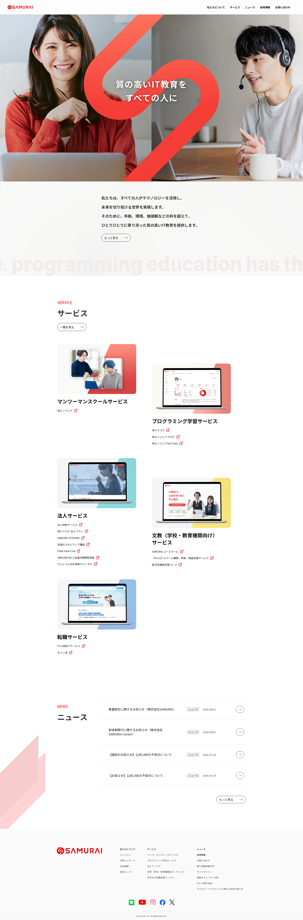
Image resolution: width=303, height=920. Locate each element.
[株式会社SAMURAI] (20, 7)
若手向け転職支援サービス (160, 877)
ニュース (250, 7)
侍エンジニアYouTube (165, 443)
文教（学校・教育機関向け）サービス (166, 871)
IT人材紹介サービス (68, 646)
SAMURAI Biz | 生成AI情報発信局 (75, 557)
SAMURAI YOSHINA (68, 538)
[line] (131, 902)
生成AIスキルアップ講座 (71, 544)
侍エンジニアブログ (163, 437)
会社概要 (124, 866)
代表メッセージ (127, 860)
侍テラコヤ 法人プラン (70, 531)
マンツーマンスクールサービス (162, 854)
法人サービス (153, 866)
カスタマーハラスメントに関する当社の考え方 (220, 888)
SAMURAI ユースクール (165, 551)
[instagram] (153, 902)
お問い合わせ (282, 7)
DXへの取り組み (205, 883)
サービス (235, 7)
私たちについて (216, 7)
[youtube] (142, 902)
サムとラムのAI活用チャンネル (74, 564)
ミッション (125, 854)
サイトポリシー (204, 871)
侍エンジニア (64, 410)
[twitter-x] (172, 902)
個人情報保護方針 (205, 866)
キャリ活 (62, 652)
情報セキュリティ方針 (208, 877)
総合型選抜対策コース (164, 564)
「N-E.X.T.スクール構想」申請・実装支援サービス (180, 558)
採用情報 (265, 7)
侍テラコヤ (158, 430)
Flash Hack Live (66, 551)
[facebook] (162, 902)
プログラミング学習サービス (161, 860)
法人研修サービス (67, 525)
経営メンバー (126, 871)
